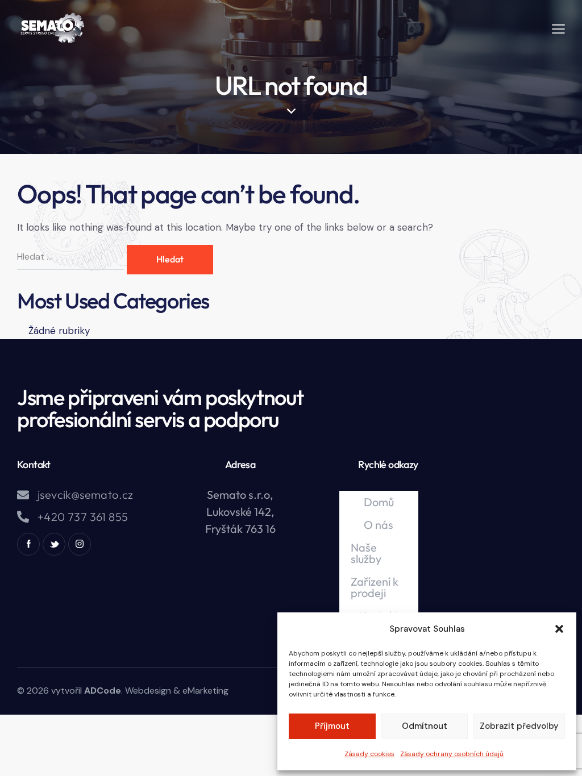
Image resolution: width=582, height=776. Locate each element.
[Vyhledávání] (72, 256)
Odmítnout (424, 726)
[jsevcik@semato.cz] (23, 495)
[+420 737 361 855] (23, 517)
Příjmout (332, 726)
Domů (379, 502)
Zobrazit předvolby (519, 726)
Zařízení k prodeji (374, 587)
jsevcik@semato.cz (86, 495)
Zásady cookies (369, 753)
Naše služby (366, 553)
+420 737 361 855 (83, 517)
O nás (378, 525)
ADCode (102, 690)
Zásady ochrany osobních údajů (452, 753)
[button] (559, 629)
